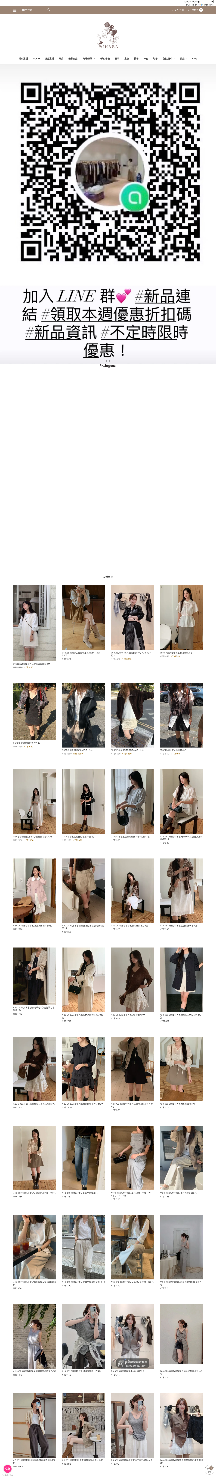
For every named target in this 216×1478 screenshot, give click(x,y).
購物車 (197, 10)
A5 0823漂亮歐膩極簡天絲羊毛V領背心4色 (132, 1460)
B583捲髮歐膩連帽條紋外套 (26, 743)
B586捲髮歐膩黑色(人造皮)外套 (77, 750)
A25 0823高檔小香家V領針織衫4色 (128, 1014)
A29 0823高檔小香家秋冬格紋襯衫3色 (129, 925)
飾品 (182, 58)
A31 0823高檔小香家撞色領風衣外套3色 (32, 925)
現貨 (61, 58)
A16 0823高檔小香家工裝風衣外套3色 (178, 1193)
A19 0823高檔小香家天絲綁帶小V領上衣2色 (34, 1193)
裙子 (117, 58)
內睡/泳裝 (88, 58)
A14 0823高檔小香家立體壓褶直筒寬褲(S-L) (83, 1282)
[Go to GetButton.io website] (8, 1475)
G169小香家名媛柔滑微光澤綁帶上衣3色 (130, 836)
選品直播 (49, 58)
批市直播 (23, 58)
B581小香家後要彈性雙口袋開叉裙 (176, 652)
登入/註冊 (179, 10)
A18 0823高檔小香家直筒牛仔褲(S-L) (80, 1193)
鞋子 (155, 58)
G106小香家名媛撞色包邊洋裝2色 (78, 836)
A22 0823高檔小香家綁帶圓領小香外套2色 (83, 1104)
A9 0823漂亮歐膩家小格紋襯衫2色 (128, 1371)
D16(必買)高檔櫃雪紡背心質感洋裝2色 (31, 663)
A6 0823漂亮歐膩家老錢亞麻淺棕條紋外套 (82, 1460)
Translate (209, 4)
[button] (106, 361)
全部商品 (72, 58)
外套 (146, 58)
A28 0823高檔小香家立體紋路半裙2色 (178, 925)
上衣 (126, 58)
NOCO (36, 58)
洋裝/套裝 (105, 58)
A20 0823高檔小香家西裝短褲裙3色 (177, 1104)
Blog (194, 58)
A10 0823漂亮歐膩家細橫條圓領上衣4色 (81, 1371)
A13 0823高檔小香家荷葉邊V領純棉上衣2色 (132, 1282)
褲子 (136, 58)
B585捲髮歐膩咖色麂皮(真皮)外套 (127, 750)
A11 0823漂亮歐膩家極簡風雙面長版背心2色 (34, 1371)
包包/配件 (168, 58)
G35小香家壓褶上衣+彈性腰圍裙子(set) (32, 836)
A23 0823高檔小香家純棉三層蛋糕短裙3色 (34, 1104)
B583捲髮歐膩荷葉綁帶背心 (173, 750)
